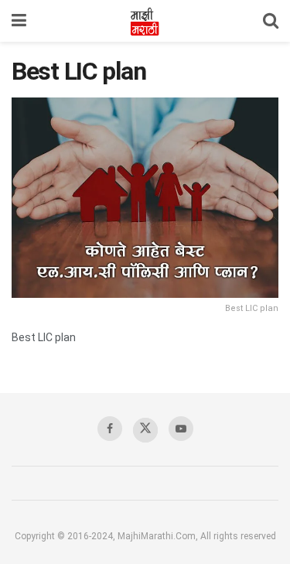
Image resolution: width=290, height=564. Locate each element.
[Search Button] (270, 21)
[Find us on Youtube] (181, 428)
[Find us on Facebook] (109, 428)
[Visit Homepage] (144, 20)
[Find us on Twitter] (145, 430)
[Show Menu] (19, 21)
